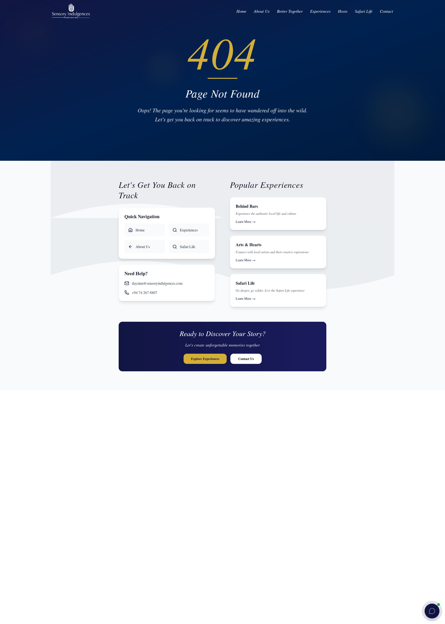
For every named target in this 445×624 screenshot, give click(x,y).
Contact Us (246, 358)
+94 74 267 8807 (144, 292)
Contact (386, 11)
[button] (432, 611)
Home (241, 11)
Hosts (342, 11)
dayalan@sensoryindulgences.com (157, 283)
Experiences (320, 11)
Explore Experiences (205, 358)
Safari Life (363, 11)
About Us (262, 11)
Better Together (290, 11)
